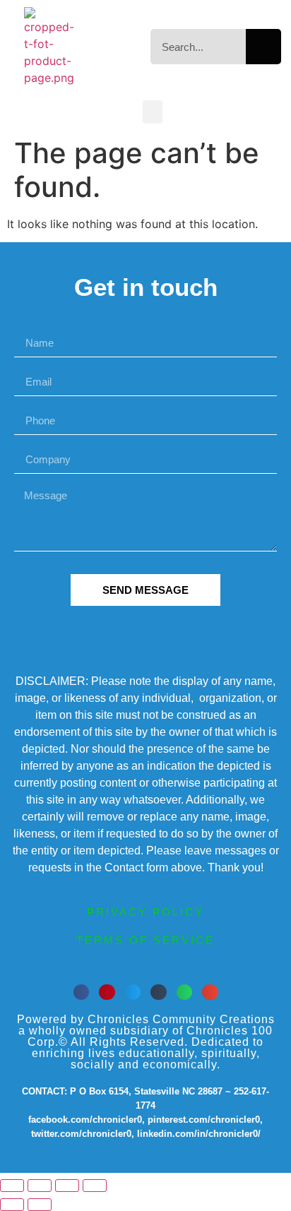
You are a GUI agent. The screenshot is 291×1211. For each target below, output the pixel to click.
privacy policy (145, 912)
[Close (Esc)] (95, 1185)
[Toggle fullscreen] (40, 1185)
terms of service (145, 940)
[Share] (67, 1185)
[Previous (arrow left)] (12, 1204)
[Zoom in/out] (12, 1185)
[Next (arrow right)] (40, 1204)
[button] (152, 112)
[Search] (263, 46)
